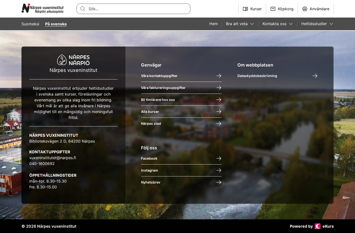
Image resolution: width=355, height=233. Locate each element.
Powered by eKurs (312, 226)
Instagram (149, 170)
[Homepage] (43, 8)
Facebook (149, 158)
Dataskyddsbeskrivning (257, 76)
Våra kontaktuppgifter (159, 76)
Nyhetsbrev (150, 182)
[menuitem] (215, 24)
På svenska (56, 23)
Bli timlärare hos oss (158, 99)
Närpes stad (151, 123)
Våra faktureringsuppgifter (163, 88)
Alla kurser (150, 111)
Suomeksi (30, 23)
